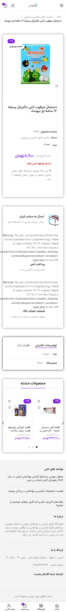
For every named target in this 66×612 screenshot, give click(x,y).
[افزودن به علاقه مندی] (39, 408)
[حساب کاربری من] (12, 5)
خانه (58, 17)
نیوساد (46, 144)
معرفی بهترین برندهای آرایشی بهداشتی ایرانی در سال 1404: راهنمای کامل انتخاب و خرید (35, 478)
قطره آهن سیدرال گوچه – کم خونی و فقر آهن (50, 430)
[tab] (46, 345)
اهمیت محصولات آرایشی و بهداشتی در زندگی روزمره (35, 491)
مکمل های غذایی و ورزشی (38, 17)
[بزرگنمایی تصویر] (56, 86)
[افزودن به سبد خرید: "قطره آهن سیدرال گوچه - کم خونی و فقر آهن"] (39, 401)
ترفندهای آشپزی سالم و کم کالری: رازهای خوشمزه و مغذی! (36, 504)
